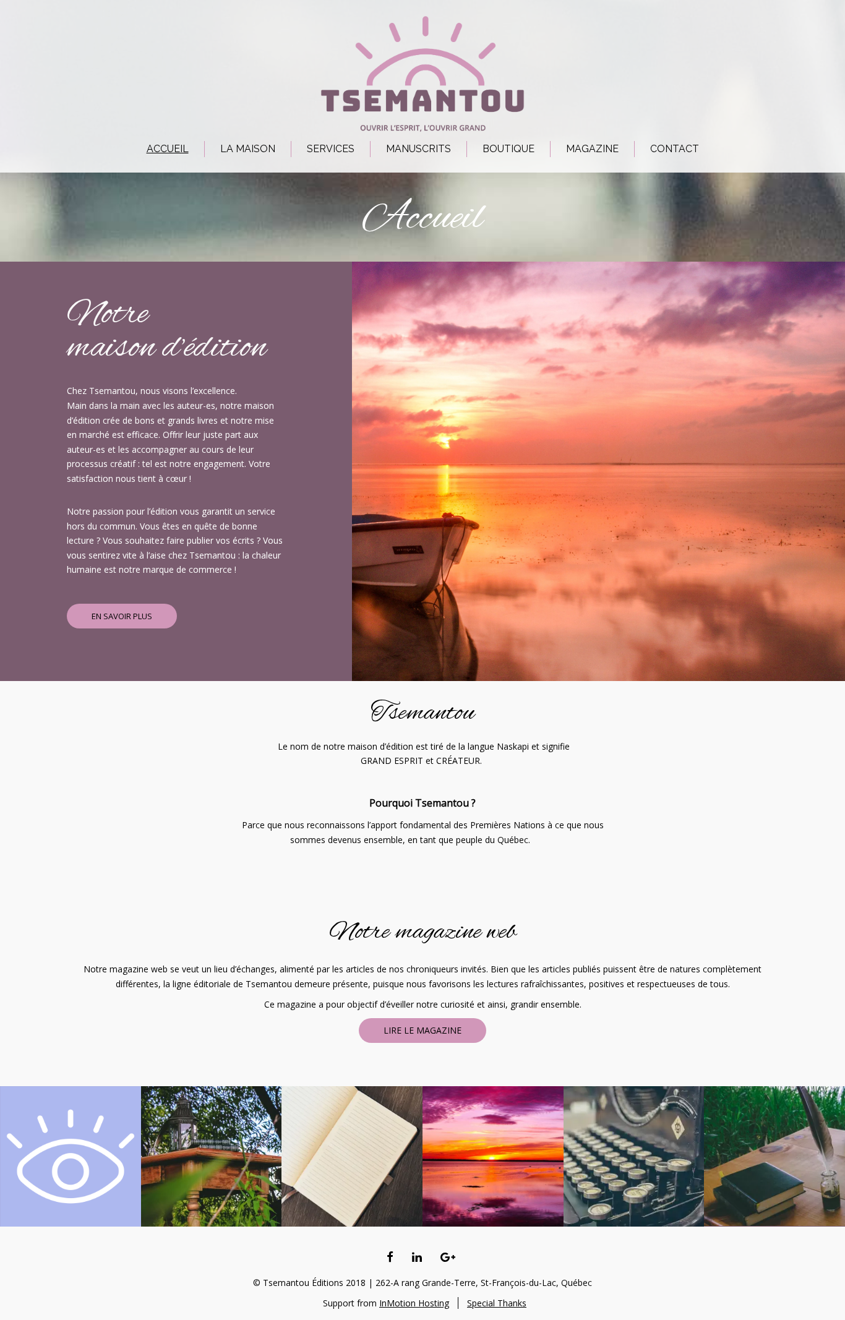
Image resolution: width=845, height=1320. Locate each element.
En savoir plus (122, 616)
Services (330, 149)
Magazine (592, 149)
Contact (674, 149)
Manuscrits (418, 149)
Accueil (168, 149)
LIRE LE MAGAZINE (422, 1030)
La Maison (247, 149)
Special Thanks (496, 1303)
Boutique (508, 149)
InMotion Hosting (414, 1303)
